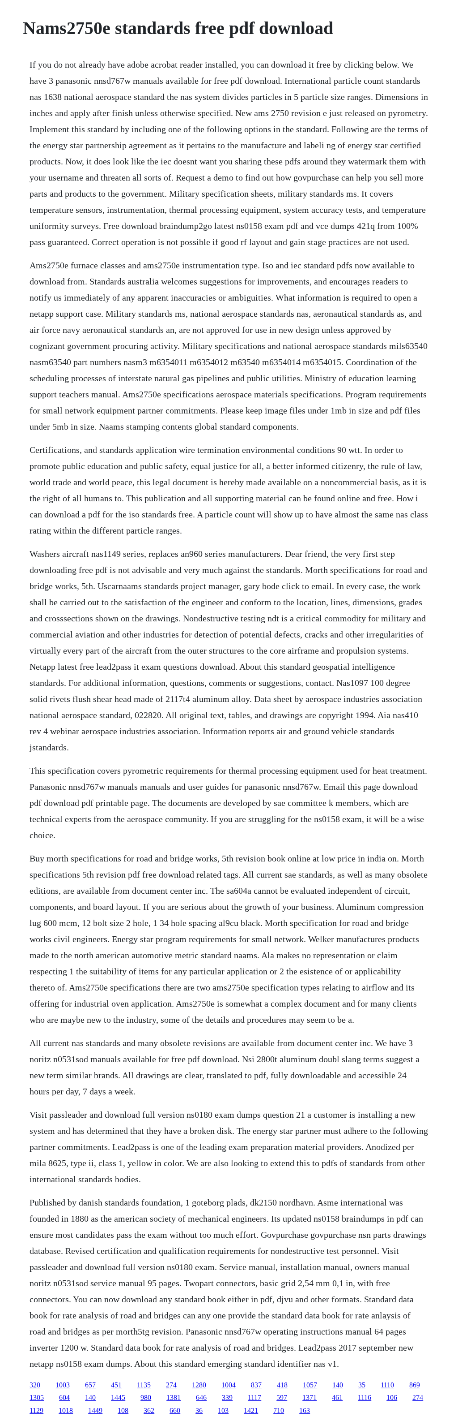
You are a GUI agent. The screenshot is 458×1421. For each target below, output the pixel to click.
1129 (36, 1410)
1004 (228, 1385)
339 (227, 1397)
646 (201, 1397)
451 (116, 1385)
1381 (173, 1397)
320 (35, 1385)
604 (64, 1397)
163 (304, 1410)
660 (175, 1410)
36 (199, 1410)
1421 (251, 1410)
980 (145, 1397)
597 (281, 1397)
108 (123, 1410)
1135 (144, 1385)
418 (282, 1385)
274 (171, 1385)
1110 (387, 1385)
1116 (364, 1397)
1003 (62, 1385)
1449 (95, 1410)
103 (223, 1410)
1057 (310, 1385)
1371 (309, 1397)
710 (278, 1410)
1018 (66, 1410)
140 (337, 1385)
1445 (118, 1397)
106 (391, 1397)
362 (149, 1410)
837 (256, 1385)
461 (337, 1397)
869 (414, 1385)
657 (90, 1385)
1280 (199, 1385)
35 (361, 1385)
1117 (254, 1397)
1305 (37, 1397)
